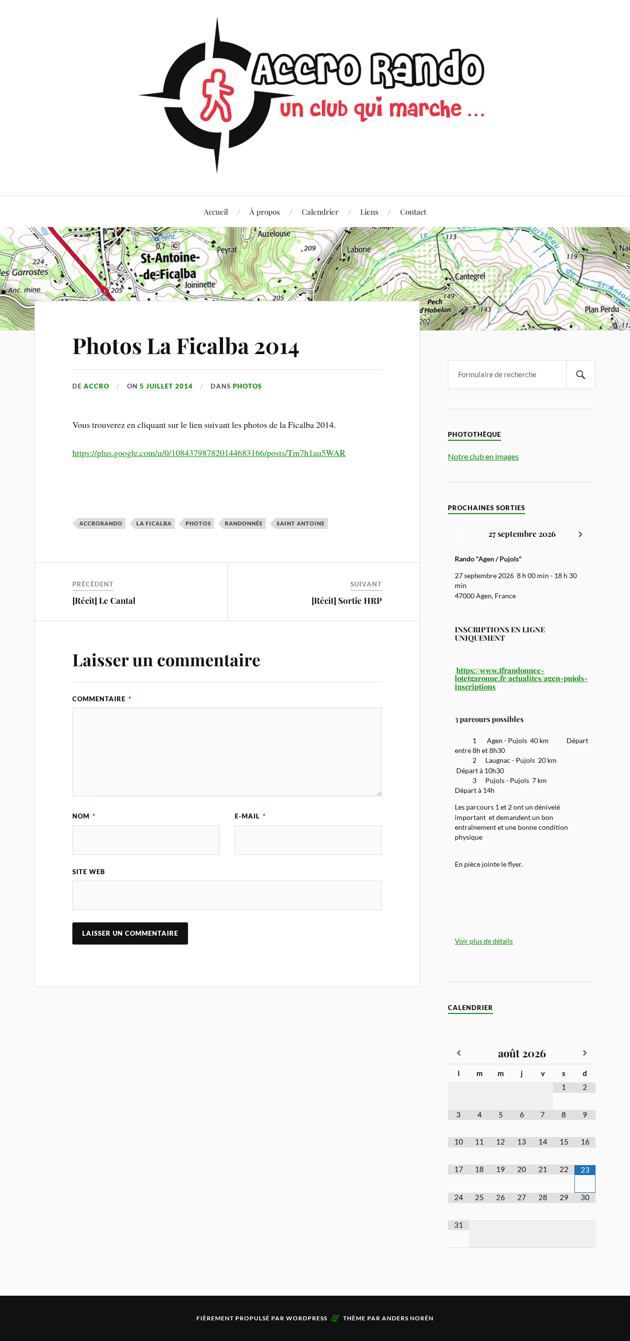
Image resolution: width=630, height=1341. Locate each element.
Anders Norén (408, 1318)
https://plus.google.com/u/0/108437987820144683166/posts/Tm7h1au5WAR (209, 452)
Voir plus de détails (484, 941)
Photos (247, 386)
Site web (88, 872)
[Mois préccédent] (458, 1053)
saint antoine (301, 523)
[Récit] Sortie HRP (347, 600)
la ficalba (154, 523)
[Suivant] (581, 534)
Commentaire (101, 699)
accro (96, 386)
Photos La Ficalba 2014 (185, 345)
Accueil (216, 211)
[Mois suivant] (585, 1053)
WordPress (306, 1318)
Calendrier (320, 211)
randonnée (244, 523)
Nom (83, 816)
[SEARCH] (581, 374)
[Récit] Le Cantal (103, 600)
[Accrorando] (315, 165)
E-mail (250, 816)
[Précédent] (462, 534)
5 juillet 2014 (166, 386)
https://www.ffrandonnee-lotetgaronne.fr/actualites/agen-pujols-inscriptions (521, 678)
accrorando (101, 523)
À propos (265, 211)
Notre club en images (483, 456)
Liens (369, 211)
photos (198, 523)
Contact (413, 211)
